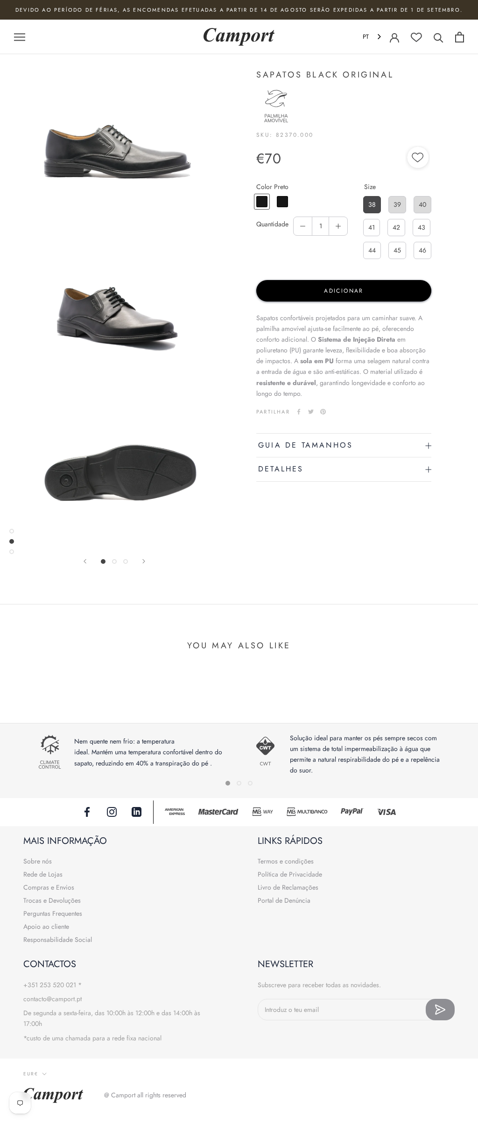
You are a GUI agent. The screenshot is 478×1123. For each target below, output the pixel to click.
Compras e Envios (48, 887)
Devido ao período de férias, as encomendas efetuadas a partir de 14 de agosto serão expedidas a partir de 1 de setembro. (239, 10)
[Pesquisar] (438, 37)
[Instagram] (112, 811)
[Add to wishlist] (418, 159)
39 (397, 204)
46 (422, 250)
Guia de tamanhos (305, 445)
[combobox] (372, 37)
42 (396, 227)
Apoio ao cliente (46, 926)
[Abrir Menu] (19, 37)
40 (422, 204)
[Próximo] (143, 561)
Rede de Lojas (43, 874)
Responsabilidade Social (57, 939)
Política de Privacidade (290, 874)
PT (366, 36)
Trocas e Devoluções (52, 900)
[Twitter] (311, 411)
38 (372, 204)
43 (421, 227)
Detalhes (281, 468)
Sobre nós (37, 861)
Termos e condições (286, 861)
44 (372, 250)
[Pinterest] (323, 411)
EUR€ (30, 1073)
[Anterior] (85, 561)
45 (397, 250)
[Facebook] (299, 411)
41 (371, 227)
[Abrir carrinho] (459, 37)
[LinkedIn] (136, 811)
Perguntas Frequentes (52, 913)
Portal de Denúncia (284, 900)
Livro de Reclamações (288, 887)
